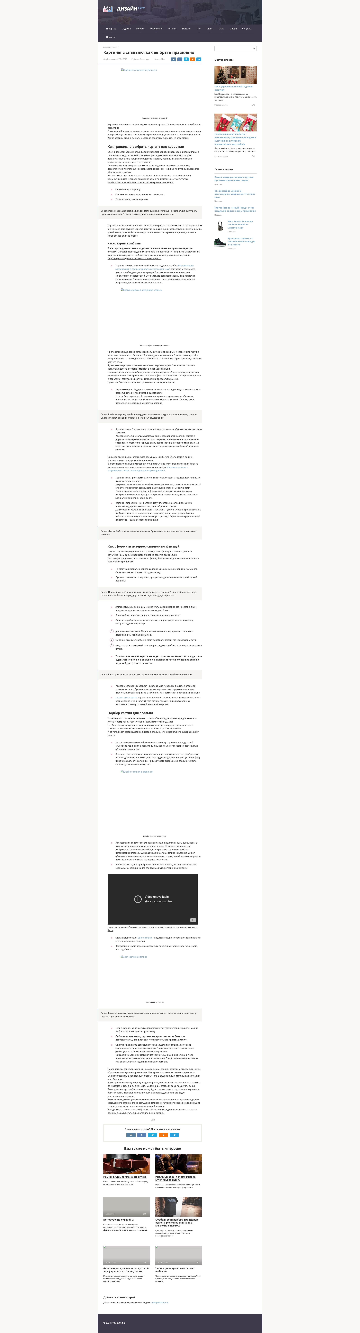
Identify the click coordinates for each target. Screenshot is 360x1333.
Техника (172, 28)
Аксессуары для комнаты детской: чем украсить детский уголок (126, 1269)
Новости (110, 37)
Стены (210, 28)
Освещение (156, 28)
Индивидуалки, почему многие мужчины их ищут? (175, 1178)
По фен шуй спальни (126, 697)
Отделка (126, 28)
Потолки (186, 28)
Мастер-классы (221, 105)
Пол (199, 28)
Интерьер (111, 28)
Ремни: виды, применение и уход (124, 1176)
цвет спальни (145, 937)
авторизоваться (160, 1302)
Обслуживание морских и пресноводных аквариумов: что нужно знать (234, 194)
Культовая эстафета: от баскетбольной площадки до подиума (241, 241)
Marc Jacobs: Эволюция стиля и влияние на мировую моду (240, 224)
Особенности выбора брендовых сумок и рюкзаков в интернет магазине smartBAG (176, 1222)
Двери (233, 28)
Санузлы (246, 28)
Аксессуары (145, 59)
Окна (221, 28)
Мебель (140, 28)
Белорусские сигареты (118, 1219)
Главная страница (111, 47)
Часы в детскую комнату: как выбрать (174, 1269)
